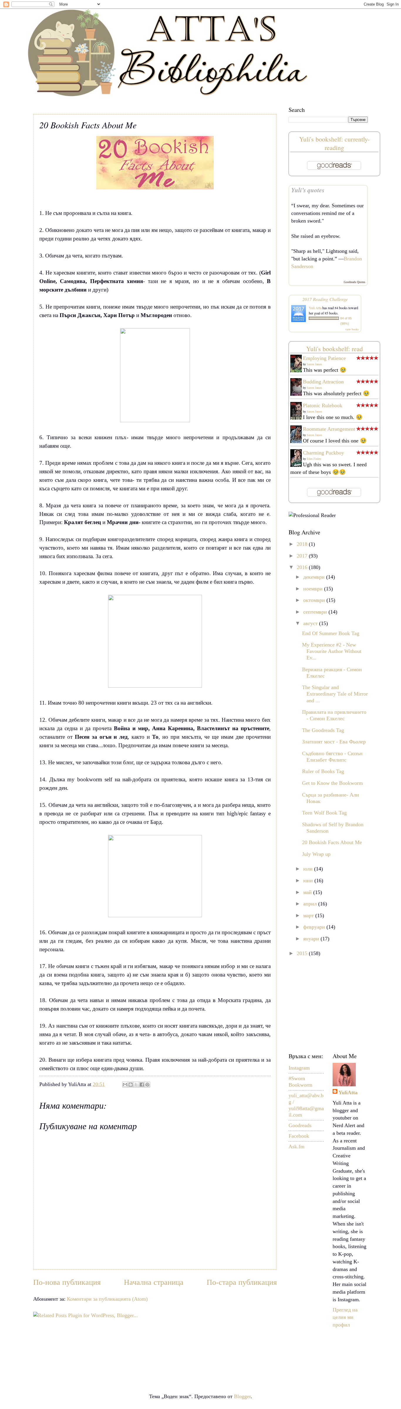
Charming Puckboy (323, 453)
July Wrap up (316, 854)
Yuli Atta (315, 307)
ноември (313, 589)
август (311, 623)
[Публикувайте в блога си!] (131, 1085)
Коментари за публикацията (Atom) (107, 1299)
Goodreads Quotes (354, 282)
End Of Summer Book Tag (330, 633)
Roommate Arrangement (329, 429)
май (308, 892)
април (310, 904)
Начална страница (153, 1282)
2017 (303, 556)
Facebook (299, 1136)
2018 (303, 544)
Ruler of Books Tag (323, 771)
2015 (303, 953)
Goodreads (300, 1125)
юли (308, 869)
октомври (314, 600)
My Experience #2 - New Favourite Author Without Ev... (331, 651)
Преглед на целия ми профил (345, 1317)
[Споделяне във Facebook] (142, 1085)
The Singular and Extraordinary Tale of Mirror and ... (335, 693)
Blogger (242, 1396)
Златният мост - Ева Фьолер (334, 742)
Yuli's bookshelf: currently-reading (334, 143)
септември (315, 612)
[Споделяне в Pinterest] (147, 1085)
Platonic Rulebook (322, 405)
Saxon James (314, 364)
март (309, 915)
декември (314, 577)
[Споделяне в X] (136, 1085)
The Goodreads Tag (323, 730)
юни (308, 880)
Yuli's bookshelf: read (334, 348)
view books (352, 329)
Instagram (299, 1068)
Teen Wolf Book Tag (324, 813)
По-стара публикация (242, 1282)
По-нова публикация (67, 1282)
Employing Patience (324, 358)
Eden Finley (314, 458)
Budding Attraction (323, 382)
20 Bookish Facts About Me (332, 842)
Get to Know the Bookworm (332, 783)
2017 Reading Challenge (325, 299)
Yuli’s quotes (307, 190)
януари (312, 939)
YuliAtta (348, 1092)
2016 (303, 567)
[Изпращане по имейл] (125, 1085)
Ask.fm (296, 1146)
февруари (314, 927)
